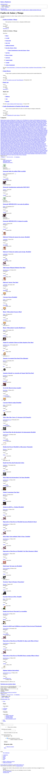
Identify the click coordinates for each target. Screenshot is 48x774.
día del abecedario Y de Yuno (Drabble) (19, 477)
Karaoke (7, 101)
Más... (5, 747)
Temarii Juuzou (19, 103)
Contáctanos (5, 754)
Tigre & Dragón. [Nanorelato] (16, 582)
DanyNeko (5, 390)
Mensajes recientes (10, 746)
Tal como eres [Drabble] (16, 566)
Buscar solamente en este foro (14, 738)
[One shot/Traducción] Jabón (16, 462)
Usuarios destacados (10, 715)
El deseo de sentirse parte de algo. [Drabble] (20, 251)
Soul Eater (8, 57)
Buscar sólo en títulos (12, 727)
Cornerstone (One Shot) (13, 492)
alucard (4, 494)
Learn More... (9, 771)
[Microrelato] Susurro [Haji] (14, 312)
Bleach (7, 35)
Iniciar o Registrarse (5, 1)
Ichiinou (4, 319)
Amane (4, 189)
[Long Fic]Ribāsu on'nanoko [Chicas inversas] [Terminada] (26, 626)
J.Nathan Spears (6, 395)
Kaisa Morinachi (20, 80)
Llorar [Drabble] (12, 297)
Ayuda (4, 756)
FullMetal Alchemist (10, 45)
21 (8, 156)
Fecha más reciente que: (6, 734)
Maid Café (5, 82)
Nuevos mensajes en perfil (11, 718)
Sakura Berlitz (6, 628)
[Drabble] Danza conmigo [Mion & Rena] (28, 655)
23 (11, 156)
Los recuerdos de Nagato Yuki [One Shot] (23, 373)
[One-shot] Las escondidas (20, 611)
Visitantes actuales (9, 716)
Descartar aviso (3, 8)
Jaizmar (18, 115)
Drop (4, 599)
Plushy (4, 173)
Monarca (4, 449)
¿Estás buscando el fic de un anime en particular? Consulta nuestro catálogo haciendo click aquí (20, 9)
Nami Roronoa (6, 270)
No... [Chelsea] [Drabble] (17, 507)
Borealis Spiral (6, 613)
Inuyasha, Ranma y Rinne (11, 47)
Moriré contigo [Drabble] (14, 402)
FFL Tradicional (6, 752)
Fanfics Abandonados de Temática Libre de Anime (16, 106)
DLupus (4, 584)
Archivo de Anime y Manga (10, 19)
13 (6, 28)
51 (14, 156)
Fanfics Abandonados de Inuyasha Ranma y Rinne (19, 50)
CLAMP (7, 38)
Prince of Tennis (9, 55)
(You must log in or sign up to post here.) (8, 692)
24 (12, 156)
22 (9, 156)
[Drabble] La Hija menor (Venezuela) (23, 447)
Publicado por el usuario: (6, 729)
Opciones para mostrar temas (8, 684)
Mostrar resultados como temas (16, 739)
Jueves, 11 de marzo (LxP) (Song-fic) (21, 417)
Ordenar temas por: (4, 686)
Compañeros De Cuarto (11, 115)
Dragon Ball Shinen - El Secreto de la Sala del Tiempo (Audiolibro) (20, 67)
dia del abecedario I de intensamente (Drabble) (24, 432)
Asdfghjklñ (5, 239)
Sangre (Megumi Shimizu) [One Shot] (15, 267)
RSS (4, 759)
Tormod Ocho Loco (7, 672)
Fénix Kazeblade (6, 568)
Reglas (4, 721)
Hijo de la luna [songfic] (15, 388)
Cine (7, 98)
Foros (4, 701)
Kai (3, 350)
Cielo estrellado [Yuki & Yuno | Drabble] (19, 536)
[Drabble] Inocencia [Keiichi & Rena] (27, 521)
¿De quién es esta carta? (11, 80)
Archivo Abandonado (10, 65)
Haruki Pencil (5, 179)
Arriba (4, 758)
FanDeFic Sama (6, 344)
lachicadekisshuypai (7, 419)
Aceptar (4, 771)
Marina (4, 619)
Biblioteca (8, 96)
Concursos (5, 708)
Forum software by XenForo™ (12, 764)
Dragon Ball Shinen (38, 67)
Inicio (4, 757)
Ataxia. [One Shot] (13, 282)
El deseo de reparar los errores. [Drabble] (19, 237)
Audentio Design (19, 765)
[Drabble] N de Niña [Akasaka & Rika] (28, 551)
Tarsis (4, 299)
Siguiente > (18, 156)
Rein (4, 604)
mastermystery (6, 434)
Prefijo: (1, 688)
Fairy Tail (8, 43)
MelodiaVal (5, 245)
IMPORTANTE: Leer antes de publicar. (19, 204)
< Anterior (2, 156)
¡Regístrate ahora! (4, 4)
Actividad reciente (9, 717)
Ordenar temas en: (4, 687)
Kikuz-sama (5, 305)
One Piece (8, 52)
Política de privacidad (7, 762)
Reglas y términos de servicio (9, 761)
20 (7, 156)
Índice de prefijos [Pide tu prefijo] (17, 171)
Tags (4, 719)
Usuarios (4, 709)
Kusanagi (5, 375)
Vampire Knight (9, 60)
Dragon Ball (8, 40)
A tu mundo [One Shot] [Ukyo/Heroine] (18, 358)
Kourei (4, 360)
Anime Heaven (7, 71)
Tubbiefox (5, 465)
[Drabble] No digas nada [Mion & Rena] (28, 641)
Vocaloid (7, 62)
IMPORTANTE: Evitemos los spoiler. (18, 221)
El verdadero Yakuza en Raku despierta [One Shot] (20, 342)
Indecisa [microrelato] (13, 670)
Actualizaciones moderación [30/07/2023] (18, 187)
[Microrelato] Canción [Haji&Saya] (16, 327)
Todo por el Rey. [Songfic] (15, 596)
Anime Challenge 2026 (11, 103)
